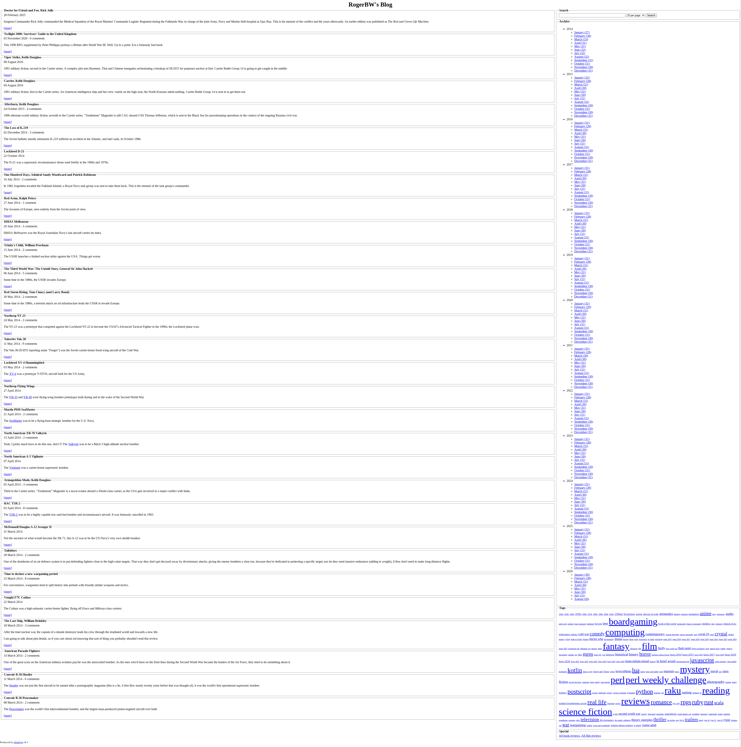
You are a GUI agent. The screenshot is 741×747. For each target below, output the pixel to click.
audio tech (563, 624)
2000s (606, 614)
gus (603, 655)
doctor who (596, 639)
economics (643, 639)
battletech (590, 624)
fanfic (600, 649)
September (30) (583, 105)
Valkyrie (73, 444)
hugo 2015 (688, 654)
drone (631, 639)
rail (662, 693)
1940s (572, 614)
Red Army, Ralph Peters (20, 198)
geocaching (563, 655)
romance (661, 702)
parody (597, 682)
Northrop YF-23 (14, 315)
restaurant (611, 703)
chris (713, 624)
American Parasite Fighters (22, 651)
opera (592, 682)
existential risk (573, 649)
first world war (671, 649)
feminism (634, 649)
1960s (584, 614)
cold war (583, 634)
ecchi (636, 639)
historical (621, 654)
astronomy (721, 614)
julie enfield (731, 661)
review (617, 703)
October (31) (582, 63)
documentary (609, 639)
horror (645, 653)
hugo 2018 (720, 655)
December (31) (583, 70)
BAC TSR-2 (12, 503)
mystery (695, 669)
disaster (586, 639)
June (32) (580, 49)
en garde (651, 639)
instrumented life (682, 661)
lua (635, 670)
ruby (697, 702)
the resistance (607, 720)
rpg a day (676, 703)
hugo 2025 (611, 661)
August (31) (581, 147)
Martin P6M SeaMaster (19, 409)
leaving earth (598, 672)
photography (716, 682)
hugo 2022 (584, 661)
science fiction (585, 711)
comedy (597, 633)
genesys (729, 649)
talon (578, 720)
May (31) (580, 46)
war (565, 724)
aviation (571, 624)
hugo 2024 (602, 661)
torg (677, 720)
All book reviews (569, 735)
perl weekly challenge (666, 680)
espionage (658, 639)
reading (716, 690)
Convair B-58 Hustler (18, 674)
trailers (691, 719)
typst (726, 720)
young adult (649, 725)
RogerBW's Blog (370, 4)
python (644, 691)
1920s (561, 614)
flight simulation (698, 649)
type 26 (707, 720)
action (639, 614)
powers (595, 693)
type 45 (720, 720)
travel (701, 720)
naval (714, 671)
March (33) (581, 39)
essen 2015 (667, 639)
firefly (661, 648)
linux (606, 671)
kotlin (575, 670)
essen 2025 (563, 649)
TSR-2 (13, 514)
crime (712, 634)
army (714, 614)
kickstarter (563, 672)
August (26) (581, 599)
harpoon (610, 654)
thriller (659, 719)
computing (625, 632)
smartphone (671, 713)
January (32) (582, 77)
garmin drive (715, 649)
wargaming (578, 725)
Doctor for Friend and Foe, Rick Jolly (28, 10)
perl (618, 680)
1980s (595, 614)
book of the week (667, 623)
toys (682, 720)
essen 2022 (714, 639)
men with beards (652, 672)
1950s (578, 614)
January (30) (582, 574)
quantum (657, 693)
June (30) (580, 95)
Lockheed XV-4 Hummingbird (24, 362)
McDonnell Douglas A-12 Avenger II (28, 527)
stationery (704, 714)
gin (576, 655)
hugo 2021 (575, 661)
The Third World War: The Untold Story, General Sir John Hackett (48, 268)
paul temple (605, 682)
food (707, 649)
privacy (609, 693)
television (590, 719)
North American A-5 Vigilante (23, 456)
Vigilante (14, 467)
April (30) (580, 88)
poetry (734, 682)
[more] (8, 28)
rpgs (686, 702)
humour (653, 661)
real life (597, 702)
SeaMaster (15, 420)
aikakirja (677, 614)
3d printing (629, 614)
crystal (721, 633)
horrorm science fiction (660, 655)
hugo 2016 (698, 655)
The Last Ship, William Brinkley (25, 620)
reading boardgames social (573, 703)
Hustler (13, 685)
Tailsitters (10, 550)
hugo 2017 (709, 654)
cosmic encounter (686, 634)
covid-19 (703, 634)
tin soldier (671, 720)
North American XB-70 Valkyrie (25, 433)
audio (729, 614)
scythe (615, 714)
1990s (600, 614)
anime (705, 613)
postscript (579, 691)
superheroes (563, 720)
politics (563, 692)
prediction (602, 693)
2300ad (619, 614)
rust (708, 702)
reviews (635, 701)
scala (719, 702)
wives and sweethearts (601, 725)
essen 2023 (723, 639)
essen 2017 (686, 639)
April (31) (580, 42)
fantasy (616, 646)
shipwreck (652, 714)
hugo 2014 (676, 654)
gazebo (723, 649)
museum (669, 671)
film (649, 646)
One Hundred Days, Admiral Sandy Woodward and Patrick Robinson (50, 174)
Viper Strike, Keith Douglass (22, 57)
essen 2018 (695, 639)
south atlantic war (684, 714)
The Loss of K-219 (16, 127)
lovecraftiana (623, 671)
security (644, 714)
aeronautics (666, 613)
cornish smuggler (672, 634)
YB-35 (13, 397)
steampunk (713, 714)
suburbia (726, 714)
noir (720, 672)
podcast (728, 682)
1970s (590, 614)
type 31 (713, 720)
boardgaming (633, 621)
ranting (687, 692)
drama (618, 639)
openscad (585, 682)
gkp (580, 654)
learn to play (587, 672)
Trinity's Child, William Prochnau (26, 245)
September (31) (583, 60)
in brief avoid (665, 661)
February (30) (582, 35)
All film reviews (591, 735)
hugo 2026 (620, 661)
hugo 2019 (730, 654)
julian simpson (720, 661)
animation (694, 614)
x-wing (637, 725)
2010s (611, 614)
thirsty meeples (642, 720)
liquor (612, 672)
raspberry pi (696, 693)
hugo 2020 (564, 661)
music (677, 672)
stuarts (720, 714)
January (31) (582, 122)
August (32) (581, 56)
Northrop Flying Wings (19, 386)
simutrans (660, 714)
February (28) (582, 81)
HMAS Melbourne (16, 221)
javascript (702, 660)
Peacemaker (16, 709)
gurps (588, 653)
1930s (566, 614)
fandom (594, 649)
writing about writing (622, 725)
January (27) (582, 32)
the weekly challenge (623, 720)
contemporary (655, 634)
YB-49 (27, 397)
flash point (684, 648)
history (634, 654)
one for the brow (575, 682)
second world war (629, 713)
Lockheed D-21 (14, 151)
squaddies (696, 714)
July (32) (579, 53)
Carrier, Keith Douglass (19, 80)
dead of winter (576, 639)
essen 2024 (732, 639)
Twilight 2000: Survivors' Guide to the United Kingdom (40, 34)
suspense (571, 720)
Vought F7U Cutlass (17, 597)
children (706, 623)
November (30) (583, 67)
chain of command (694, 624)
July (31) (579, 98)
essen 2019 (704, 639)
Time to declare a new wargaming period (31, 574)
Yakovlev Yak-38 (15, 339)
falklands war (585, 649)
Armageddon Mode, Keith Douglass (27, 480)
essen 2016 (676, 639)
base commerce (580, 624)
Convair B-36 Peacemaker (21, 697)
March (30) (581, 355)
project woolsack (619, 693)
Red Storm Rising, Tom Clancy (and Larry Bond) (36, 292)
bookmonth (681, 624)
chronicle (719, 624)
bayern (598, 623)
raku (673, 690)
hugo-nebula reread (637, 661)
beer (605, 623)
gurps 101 (597, 655)
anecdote (684, 614)
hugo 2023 (593, 661)
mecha (642, 672)
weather (589, 725)
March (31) (581, 84)
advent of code (651, 614)
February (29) (582, 126)
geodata (571, 655)
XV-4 (12, 373)
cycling (567, 639)
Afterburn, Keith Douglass (21, 104)
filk (639, 649)
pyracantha (631, 693)
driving (625, 639)
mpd (661, 672)
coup (695, 634)
